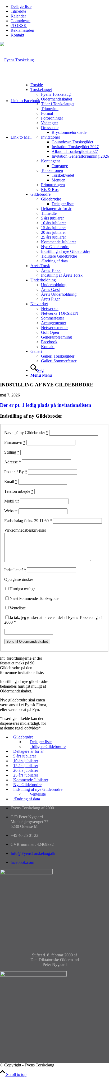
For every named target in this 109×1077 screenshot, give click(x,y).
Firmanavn (14, 442)
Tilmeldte (18, 11)
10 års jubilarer (25, 761)
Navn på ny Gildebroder (26, 432)
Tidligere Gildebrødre (48, 746)
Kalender (18, 16)
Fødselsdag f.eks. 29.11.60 (28, 520)
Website (10, 511)
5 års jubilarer (24, 756)
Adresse (12, 462)
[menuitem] (60, 6)
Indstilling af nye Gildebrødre (37, 789)
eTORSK (19, 25)
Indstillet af (15, 570)
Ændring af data (26, 799)
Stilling (11, 452)
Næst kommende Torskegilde (34, 598)
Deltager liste (41, 742)
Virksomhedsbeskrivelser (25, 530)
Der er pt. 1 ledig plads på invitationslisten (45, 405)
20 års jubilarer (25, 770)
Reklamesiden (22, 30)
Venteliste (18, 608)
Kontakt (17, 35)
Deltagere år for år (28, 751)
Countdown (20, 21)
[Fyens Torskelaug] (17, 60)
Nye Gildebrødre (27, 784)
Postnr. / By (15, 471)
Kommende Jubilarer (30, 780)
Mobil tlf (11, 501)
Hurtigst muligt (22, 589)
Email (10, 481)
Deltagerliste (21, 6)
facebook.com (22, 862)
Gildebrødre (23, 737)
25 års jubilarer (25, 775)
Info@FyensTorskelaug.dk (33, 853)
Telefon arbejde (18, 491)
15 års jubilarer (25, 765)
